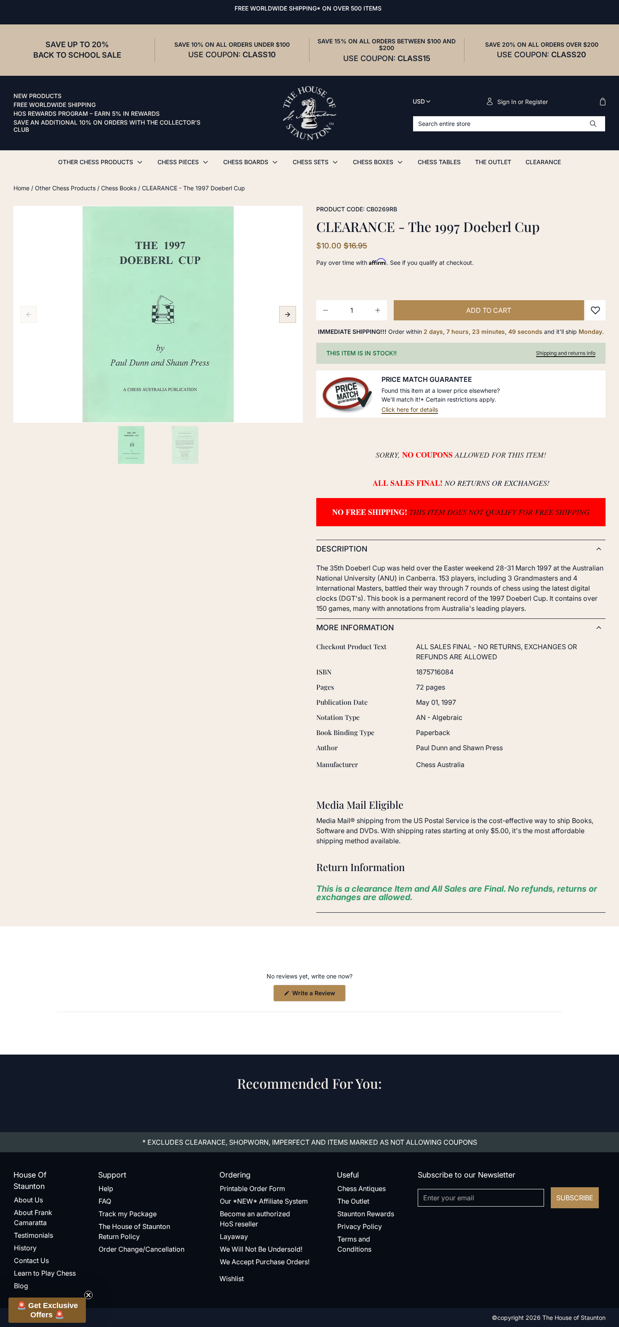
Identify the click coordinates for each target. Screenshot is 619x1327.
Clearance (543, 161)
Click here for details (410, 409)
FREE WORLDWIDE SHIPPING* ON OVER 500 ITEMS (308, 8)
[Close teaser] (88, 1295)
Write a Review (318, 995)
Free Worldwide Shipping (54, 104)
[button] (47, 1310)
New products (37, 96)
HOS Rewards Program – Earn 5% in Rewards (86, 113)
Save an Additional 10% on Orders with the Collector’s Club (106, 126)
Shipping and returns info (565, 353)
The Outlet (493, 161)
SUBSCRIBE (574, 1198)
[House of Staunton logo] (309, 113)
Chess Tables (439, 161)
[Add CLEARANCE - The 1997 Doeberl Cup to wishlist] (595, 310)
